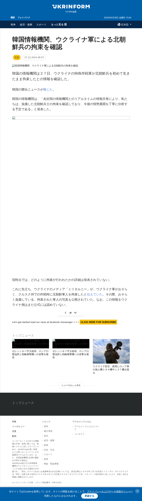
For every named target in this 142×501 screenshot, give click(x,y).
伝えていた (95, 294)
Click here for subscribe (98, 322)
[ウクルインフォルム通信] (71, 6)
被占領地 (48, 431)
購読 (13, 17)
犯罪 (46, 459)
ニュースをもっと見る (71, 385)
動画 (14, 436)
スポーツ (41, 24)
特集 (14, 421)
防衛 (46, 445)
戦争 (13, 24)
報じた (48, 89)
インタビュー (18, 426)
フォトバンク (24, 17)
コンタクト (79, 434)
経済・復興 (26, 24)
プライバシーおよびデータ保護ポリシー (109, 491)
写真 (14, 431)
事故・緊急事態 (51, 464)
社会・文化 (49, 450)
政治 (46, 436)
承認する (89, 495)
